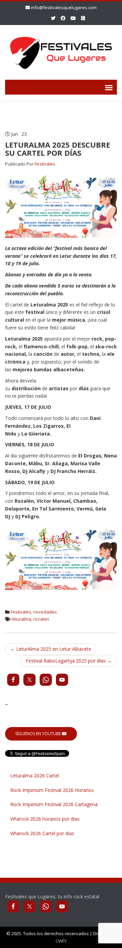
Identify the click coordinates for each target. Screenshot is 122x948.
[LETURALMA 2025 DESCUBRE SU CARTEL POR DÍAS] (61, 206)
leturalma (21, 619)
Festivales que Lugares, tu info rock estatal (52, 896)
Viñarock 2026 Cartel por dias (42, 833)
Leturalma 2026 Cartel (34, 775)
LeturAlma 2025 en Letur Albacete (50, 649)
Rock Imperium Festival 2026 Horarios (52, 790)
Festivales (45, 164)
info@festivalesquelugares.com (64, 7)
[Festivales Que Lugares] (61, 51)
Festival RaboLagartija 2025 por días (69, 660)
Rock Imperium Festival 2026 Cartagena (54, 804)
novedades (45, 612)
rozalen (41, 619)
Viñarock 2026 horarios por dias (45, 819)
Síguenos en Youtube (38, 734)
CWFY (61, 941)
